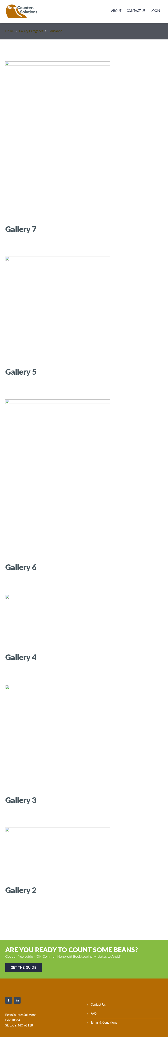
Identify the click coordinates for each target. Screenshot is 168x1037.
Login (155, 10)
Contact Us (136, 10)
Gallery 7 (21, 229)
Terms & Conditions (104, 1022)
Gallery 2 (21, 890)
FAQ (93, 1013)
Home (9, 31)
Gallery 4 (21, 657)
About (116, 10)
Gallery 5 (21, 371)
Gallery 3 (21, 800)
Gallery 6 (21, 567)
